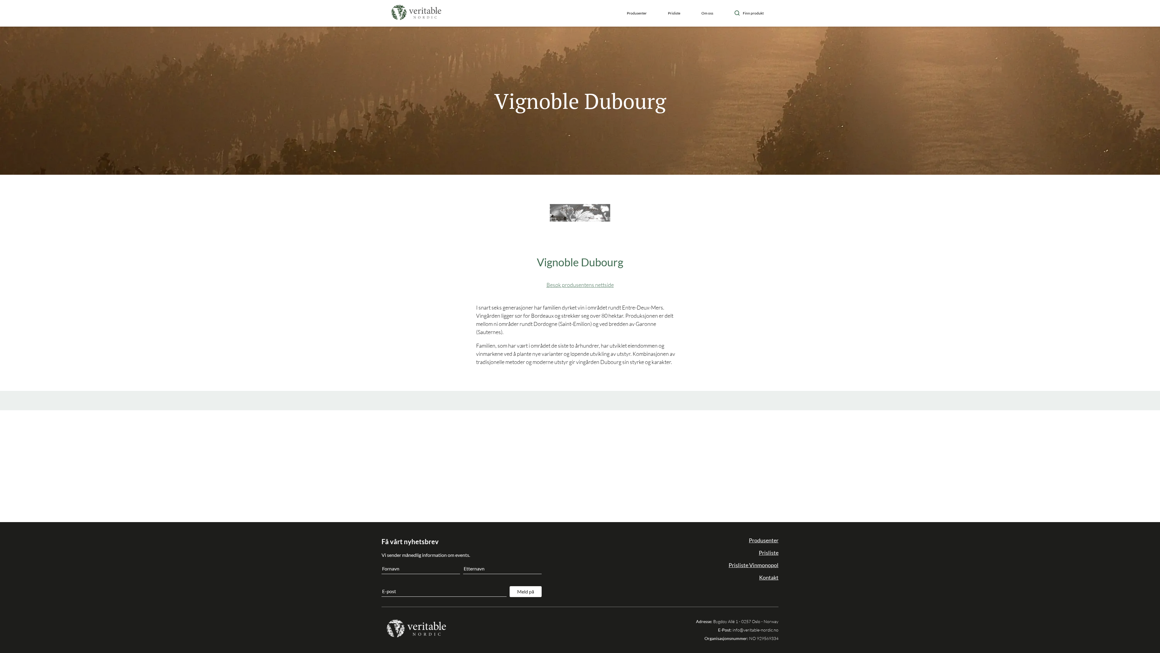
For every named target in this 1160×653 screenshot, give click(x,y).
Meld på (525, 591)
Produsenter (637, 13)
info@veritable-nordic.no (755, 629)
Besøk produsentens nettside (580, 284)
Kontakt (768, 577)
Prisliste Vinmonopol (753, 565)
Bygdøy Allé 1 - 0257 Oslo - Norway (745, 621)
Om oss (707, 13)
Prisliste (674, 13)
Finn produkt (753, 13)
